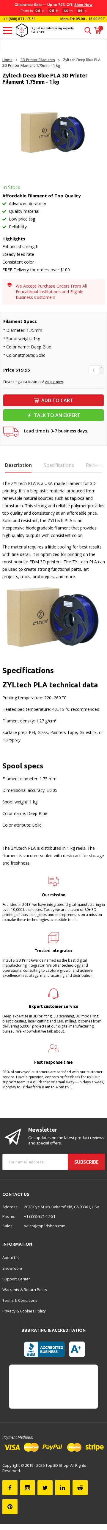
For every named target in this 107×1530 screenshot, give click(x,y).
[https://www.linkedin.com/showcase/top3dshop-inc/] (62, 1487)
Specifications (59, 465)
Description (18, 465)
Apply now (54, 381)
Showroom (12, 1268)
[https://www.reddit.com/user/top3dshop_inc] (80, 1487)
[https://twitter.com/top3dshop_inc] (45, 1487)
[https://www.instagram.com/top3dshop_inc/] (27, 1487)
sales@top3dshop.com (44, 1225)
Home (7, 59)
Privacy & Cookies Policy (24, 1311)
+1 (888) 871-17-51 (19, 18)
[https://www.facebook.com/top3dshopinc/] (10, 1487)
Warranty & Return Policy (24, 1289)
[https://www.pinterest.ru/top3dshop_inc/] (10, 1506)
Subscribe (86, 1162)
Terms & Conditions (19, 1300)
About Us (10, 1257)
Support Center (16, 1279)
